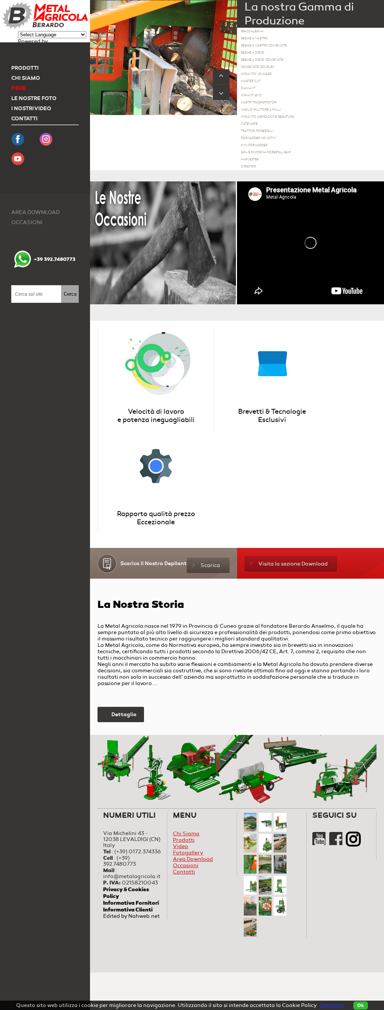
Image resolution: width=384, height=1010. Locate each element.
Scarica (210, 565)
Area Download (35, 212)
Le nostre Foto (34, 98)
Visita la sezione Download (293, 564)
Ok (360, 1006)
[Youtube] (319, 843)
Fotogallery (188, 853)
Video (180, 846)
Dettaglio (123, 714)
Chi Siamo (25, 78)
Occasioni (26, 222)
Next (221, 92)
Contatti (24, 118)
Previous (221, 77)
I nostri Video (31, 108)
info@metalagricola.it (131, 876)
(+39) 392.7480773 (119, 861)
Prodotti (25, 68)
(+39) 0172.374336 (137, 851)
